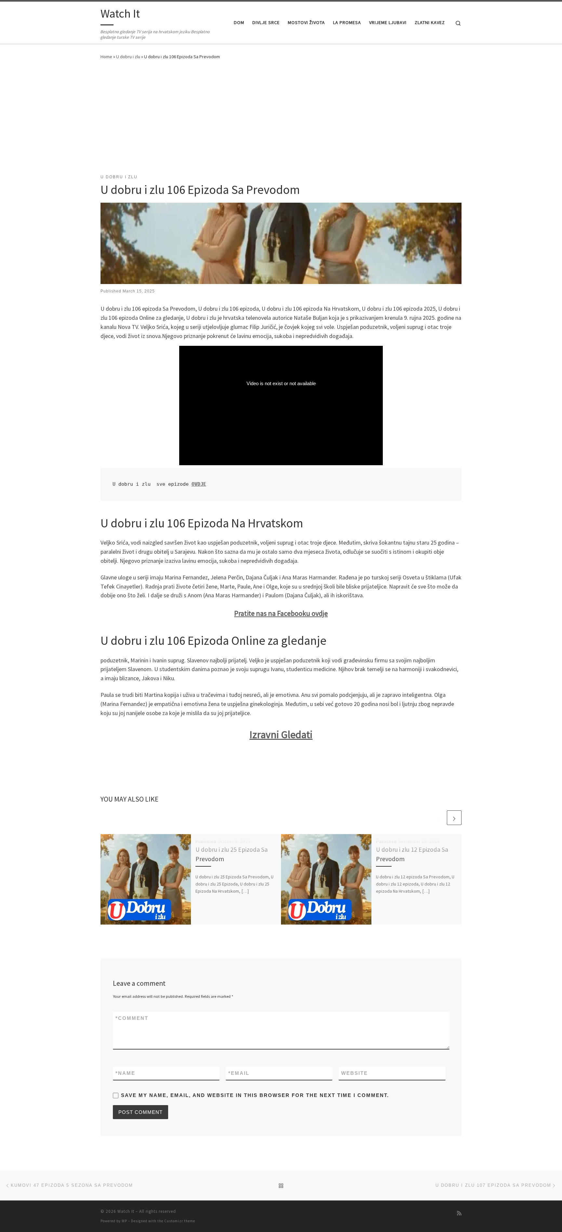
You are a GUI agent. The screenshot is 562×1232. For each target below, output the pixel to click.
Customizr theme (179, 1221)
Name (125, 1073)
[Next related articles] (454, 817)
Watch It (125, 1211)
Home (106, 57)
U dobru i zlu (128, 57)
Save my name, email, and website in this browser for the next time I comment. (255, 1095)
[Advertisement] (281, 115)
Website (354, 1073)
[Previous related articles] (438, 817)
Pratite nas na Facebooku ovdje (281, 613)
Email (238, 1073)
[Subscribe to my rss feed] (459, 1213)
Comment (131, 1018)
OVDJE (199, 484)
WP (124, 1221)
